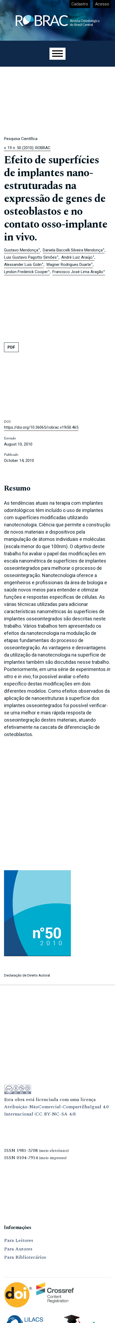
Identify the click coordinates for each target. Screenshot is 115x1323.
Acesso (102, 4)
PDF (11, 347)
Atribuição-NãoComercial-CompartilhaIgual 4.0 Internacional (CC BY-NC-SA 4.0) (56, 1110)
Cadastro (79, 4)
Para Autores (18, 1249)
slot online (15, 1174)
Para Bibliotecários (25, 1257)
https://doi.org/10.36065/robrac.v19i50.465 (41, 427)
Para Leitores (18, 1240)
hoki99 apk (16, 1183)
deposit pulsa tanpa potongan (36, 1122)
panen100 (14, 1166)
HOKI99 (13, 1200)
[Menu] (57, 54)
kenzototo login (21, 1131)
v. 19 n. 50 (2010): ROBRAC (27, 147)
